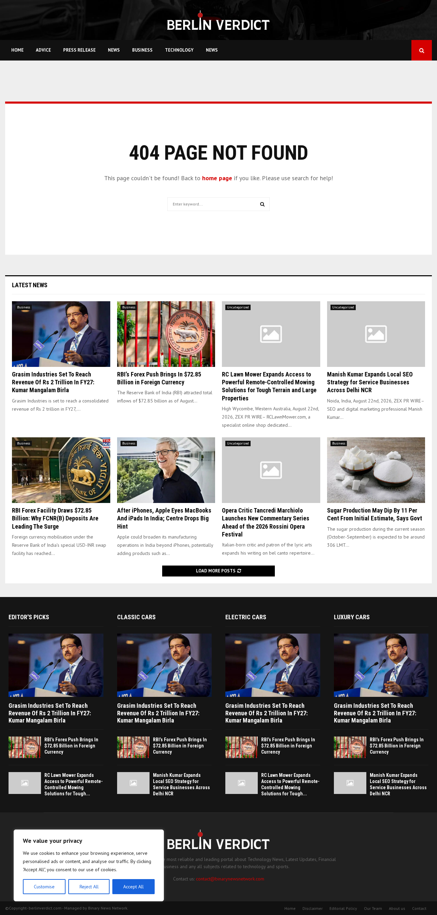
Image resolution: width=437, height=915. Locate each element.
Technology (179, 50)
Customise (44, 887)
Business (142, 50)
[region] (89, 865)
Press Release (79, 50)
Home (17, 50)
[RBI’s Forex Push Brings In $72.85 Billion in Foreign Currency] (166, 334)
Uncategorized (238, 307)
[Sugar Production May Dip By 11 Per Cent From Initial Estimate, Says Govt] (376, 470)
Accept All (133, 887)
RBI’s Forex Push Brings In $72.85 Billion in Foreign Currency (71, 746)
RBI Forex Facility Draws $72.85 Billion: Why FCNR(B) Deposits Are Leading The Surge (55, 518)
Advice (43, 50)
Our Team (373, 908)
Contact (419, 908)
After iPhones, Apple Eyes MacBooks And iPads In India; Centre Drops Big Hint (164, 518)
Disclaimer (312, 908)
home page (217, 178)
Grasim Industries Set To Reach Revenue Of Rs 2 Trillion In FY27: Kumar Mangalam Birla (53, 382)
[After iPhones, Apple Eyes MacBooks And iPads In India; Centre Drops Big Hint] (166, 470)
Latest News (29, 285)
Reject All (89, 887)
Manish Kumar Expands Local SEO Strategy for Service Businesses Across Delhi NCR (370, 382)
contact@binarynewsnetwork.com (230, 879)
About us (397, 908)
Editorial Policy (343, 908)
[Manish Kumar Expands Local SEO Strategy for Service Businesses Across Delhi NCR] (376, 334)
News (114, 50)
